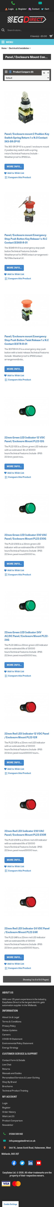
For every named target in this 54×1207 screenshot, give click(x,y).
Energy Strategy (10, 1047)
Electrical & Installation (19, 48)
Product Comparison (12, 1120)
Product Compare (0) (23, 71)
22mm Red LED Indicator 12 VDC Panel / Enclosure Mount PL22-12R (26, 735)
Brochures (7, 1086)
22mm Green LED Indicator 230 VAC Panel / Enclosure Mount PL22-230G (25, 536)
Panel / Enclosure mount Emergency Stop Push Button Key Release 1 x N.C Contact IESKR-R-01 (25, 238)
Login (5, 1103)
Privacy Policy (9, 1025)
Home (4, 48)
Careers (6, 1034)
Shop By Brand (9, 1082)
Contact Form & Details (13, 1060)
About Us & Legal (10, 1017)
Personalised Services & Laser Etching (21, 1077)
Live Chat (6, 1064)
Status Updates (9, 1030)
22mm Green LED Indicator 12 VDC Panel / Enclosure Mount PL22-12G (24, 439)
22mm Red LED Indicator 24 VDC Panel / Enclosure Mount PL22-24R (26, 930)
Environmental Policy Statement (17, 1043)
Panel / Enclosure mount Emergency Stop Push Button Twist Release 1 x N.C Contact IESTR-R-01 (26, 340)
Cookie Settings (10, 1204)
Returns (6, 1068)
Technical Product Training (15, 1090)
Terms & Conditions (11, 1021)
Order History (9, 1111)
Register (6, 1107)
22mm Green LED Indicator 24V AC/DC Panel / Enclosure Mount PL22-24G (26, 635)
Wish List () (8, 1116)
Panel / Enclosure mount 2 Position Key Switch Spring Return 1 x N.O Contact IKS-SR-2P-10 (26, 137)
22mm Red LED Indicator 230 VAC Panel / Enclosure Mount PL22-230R (25, 832)
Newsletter (7, 1125)
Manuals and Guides (12, 1073)
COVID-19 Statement (12, 1039)
